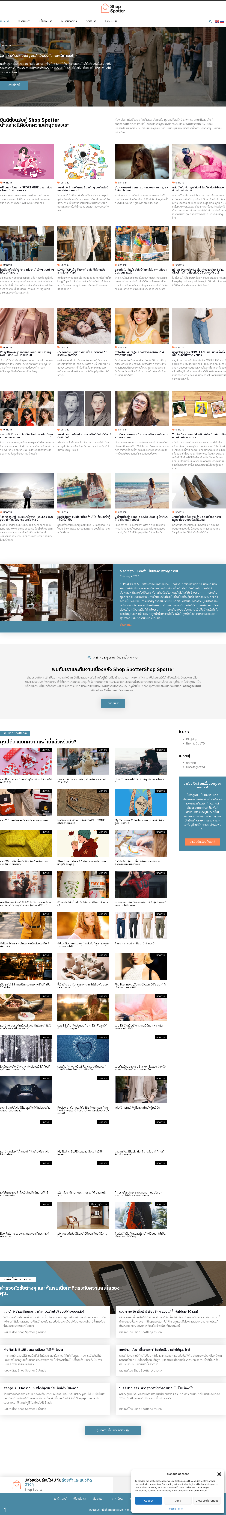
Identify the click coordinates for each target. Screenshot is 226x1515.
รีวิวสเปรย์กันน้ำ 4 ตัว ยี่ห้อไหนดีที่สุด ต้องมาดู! (82, 904)
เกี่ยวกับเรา (45, 21)
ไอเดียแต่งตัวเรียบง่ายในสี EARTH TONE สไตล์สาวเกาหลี (81, 822)
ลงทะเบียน (111, 21)
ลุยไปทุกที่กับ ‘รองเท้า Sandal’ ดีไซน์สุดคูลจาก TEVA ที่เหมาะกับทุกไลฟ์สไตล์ (49, 51)
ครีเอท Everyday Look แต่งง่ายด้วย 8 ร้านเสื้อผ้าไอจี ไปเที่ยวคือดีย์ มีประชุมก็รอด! (198, 271)
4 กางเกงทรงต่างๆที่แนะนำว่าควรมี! (135, 943)
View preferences (207, 1500)
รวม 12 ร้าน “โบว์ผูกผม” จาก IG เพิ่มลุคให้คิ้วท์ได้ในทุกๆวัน (81, 1027)
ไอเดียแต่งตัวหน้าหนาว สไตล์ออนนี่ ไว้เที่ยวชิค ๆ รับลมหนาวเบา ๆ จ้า (25, 1068)
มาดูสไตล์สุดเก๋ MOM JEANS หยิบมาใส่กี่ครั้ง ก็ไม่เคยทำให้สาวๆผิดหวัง (198, 354)
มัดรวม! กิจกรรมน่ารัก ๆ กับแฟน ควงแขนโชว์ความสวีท (83, 781)
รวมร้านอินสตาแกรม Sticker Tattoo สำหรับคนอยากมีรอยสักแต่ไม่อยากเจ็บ (140, 1068)
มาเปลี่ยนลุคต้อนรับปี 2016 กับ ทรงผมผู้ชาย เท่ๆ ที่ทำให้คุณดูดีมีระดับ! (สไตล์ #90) (25, 904)
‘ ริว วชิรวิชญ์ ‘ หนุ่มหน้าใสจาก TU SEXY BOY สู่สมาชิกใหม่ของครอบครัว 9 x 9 (26, 518)
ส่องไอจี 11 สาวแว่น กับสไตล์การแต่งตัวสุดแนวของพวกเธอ (26, 436)
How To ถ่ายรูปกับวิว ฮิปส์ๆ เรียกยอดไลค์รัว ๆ (140, 781)
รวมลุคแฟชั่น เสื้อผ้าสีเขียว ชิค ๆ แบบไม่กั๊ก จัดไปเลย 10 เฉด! (158, 1311)
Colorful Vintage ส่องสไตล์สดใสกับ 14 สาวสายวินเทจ (139, 354)
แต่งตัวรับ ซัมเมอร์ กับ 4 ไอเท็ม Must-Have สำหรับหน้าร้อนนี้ (198, 189)
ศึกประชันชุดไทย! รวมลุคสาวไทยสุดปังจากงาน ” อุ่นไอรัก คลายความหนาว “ (139, 1194)
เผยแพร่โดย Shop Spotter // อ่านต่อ (25, 1332)
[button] (219, 1474)
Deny (177, 1500)
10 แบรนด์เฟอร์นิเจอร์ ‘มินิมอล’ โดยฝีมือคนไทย (82, 1235)
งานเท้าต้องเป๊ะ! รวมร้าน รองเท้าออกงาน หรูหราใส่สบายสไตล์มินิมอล (196, 518)
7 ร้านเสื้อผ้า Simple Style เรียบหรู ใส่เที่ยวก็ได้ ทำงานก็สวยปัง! (141, 518)
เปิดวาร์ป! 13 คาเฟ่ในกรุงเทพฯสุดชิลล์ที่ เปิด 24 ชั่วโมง (25, 986)
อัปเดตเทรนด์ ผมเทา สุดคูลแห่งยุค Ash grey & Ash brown (141, 189)
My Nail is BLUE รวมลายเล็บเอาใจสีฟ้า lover (80, 1153)
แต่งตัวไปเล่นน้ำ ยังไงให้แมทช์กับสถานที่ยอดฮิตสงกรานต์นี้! (141, 271)
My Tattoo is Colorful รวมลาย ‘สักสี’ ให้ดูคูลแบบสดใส (139, 822)
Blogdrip (191, 739)
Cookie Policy (176, 1508)
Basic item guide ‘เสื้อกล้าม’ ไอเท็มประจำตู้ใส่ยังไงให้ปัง (83, 518)
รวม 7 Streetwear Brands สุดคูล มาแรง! (24, 820)
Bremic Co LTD (195, 743)
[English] (217, 21)
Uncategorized (195, 767)
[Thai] (222, 21)
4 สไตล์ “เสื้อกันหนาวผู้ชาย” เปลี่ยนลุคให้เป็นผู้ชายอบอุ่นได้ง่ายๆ (140, 1235)
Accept (148, 1500)
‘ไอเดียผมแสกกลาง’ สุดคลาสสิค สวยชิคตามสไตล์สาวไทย (141, 436)
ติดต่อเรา (91, 21)
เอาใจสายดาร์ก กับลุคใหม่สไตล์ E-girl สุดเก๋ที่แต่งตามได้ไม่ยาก (140, 904)
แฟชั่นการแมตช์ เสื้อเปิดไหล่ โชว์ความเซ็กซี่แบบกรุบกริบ (24, 1194)
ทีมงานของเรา (69, 21)
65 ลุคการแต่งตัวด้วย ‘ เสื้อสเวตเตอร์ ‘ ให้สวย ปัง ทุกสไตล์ (82, 354)
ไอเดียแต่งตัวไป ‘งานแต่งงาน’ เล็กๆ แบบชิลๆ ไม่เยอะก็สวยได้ (27, 271)
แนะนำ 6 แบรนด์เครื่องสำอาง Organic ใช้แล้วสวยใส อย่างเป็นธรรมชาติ (26, 1027)
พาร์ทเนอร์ (24, 21)
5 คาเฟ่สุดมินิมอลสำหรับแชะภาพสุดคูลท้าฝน (149, 571)
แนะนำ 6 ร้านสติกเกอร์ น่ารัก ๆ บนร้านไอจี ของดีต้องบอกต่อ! (82, 189)
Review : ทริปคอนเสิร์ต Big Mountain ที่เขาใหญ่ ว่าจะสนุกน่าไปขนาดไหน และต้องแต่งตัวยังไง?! (83, 1110)
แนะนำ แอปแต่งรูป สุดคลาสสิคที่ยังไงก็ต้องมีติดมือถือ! (84, 436)
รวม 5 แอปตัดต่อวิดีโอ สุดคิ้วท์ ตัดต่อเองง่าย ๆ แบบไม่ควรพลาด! (25, 1109)
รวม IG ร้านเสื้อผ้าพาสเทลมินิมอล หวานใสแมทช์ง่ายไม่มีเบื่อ (139, 1027)
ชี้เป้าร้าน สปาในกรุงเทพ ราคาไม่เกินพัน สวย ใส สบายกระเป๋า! (82, 986)
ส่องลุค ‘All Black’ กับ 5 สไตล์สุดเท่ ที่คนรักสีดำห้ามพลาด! (140, 1153)
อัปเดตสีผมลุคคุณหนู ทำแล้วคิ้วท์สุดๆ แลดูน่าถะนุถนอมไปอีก (83, 945)
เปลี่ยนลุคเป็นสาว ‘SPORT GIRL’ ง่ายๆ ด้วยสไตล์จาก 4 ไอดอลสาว (26, 189)
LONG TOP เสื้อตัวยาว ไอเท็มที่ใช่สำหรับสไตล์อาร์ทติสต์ (81, 271)
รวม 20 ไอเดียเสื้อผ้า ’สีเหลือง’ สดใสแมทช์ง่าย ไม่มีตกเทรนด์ (24, 863)
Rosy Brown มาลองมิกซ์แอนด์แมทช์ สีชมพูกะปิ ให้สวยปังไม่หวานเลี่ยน (25, 354)
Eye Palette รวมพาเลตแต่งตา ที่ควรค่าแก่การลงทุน (24, 1235)
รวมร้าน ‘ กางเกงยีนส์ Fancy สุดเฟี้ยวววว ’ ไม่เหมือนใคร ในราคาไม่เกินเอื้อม (81, 1068)
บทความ (6, 41)
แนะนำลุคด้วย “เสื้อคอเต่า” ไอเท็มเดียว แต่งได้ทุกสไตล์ (24, 1153)
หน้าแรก (5, 21)
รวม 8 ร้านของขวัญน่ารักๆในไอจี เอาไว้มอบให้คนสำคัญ (26, 781)
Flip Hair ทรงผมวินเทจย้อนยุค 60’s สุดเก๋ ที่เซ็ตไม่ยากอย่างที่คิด (140, 986)
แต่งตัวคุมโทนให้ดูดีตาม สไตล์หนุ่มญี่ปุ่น (137, 1107)
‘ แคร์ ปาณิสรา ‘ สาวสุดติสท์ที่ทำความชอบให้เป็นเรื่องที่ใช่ (156, 1388)
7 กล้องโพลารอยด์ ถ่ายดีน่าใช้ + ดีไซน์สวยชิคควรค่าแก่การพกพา (199, 436)
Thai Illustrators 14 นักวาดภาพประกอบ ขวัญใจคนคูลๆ (81, 863)
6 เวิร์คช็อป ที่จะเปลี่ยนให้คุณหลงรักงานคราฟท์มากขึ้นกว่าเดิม (137, 863)
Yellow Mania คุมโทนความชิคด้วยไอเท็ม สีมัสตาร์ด (24, 945)
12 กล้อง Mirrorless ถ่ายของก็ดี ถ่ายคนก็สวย (81, 1194)
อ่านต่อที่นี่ (126, 625)
